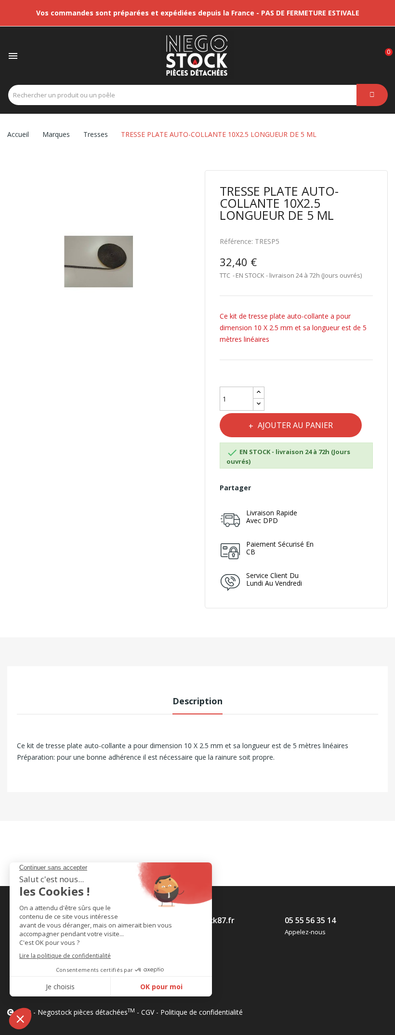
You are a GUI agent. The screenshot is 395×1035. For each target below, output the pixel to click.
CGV (147, 1012)
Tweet (286, 488)
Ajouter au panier (295, 425)
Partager (265, 488)
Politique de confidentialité (201, 1012)
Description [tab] (197, 701)
